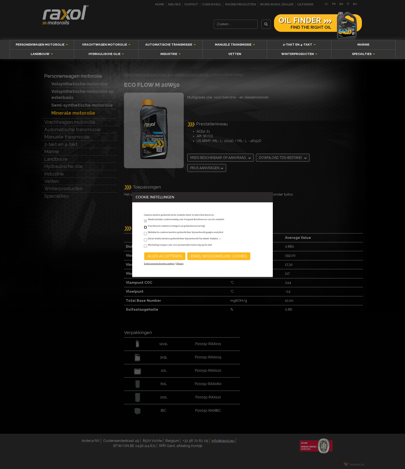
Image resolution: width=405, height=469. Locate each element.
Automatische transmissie (169, 44)
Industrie (169, 54)
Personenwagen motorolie (40, 44)
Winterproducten (298, 54)
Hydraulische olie (105, 54)
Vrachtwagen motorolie (105, 44)
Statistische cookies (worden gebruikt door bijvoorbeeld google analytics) (185, 232)
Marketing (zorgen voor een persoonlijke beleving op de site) (180, 245)
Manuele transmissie (233, 44)
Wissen (180, 263)
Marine (363, 44)
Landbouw (40, 54)
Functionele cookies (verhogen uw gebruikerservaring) (176, 226)
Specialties (362, 54)
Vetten (234, 54)
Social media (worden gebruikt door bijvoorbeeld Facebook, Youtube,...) (184, 238)
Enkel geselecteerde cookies (159, 263)
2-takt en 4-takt (298, 44)
